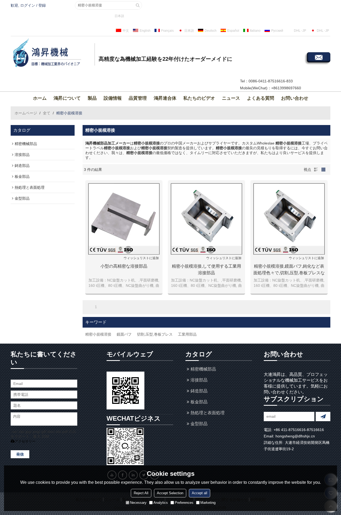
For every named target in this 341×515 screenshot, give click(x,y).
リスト (316, 169)
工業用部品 (187, 334)
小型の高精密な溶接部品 (123, 266)
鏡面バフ (124, 334)
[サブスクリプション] (323, 416)
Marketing (208, 503)
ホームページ (26, 113)
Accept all (199, 493)
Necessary (138, 503)
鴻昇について (67, 98)
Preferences (184, 503)
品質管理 (138, 98)
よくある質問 (260, 98)
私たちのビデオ (199, 98)
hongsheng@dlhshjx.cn (295, 436)
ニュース (231, 98)
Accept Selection (170, 493)
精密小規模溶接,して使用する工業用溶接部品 (206, 269)
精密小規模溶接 (98, 334)
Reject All (141, 493)
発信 (20, 454)
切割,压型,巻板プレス (155, 334)
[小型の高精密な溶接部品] (124, 219)
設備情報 (113, 98)
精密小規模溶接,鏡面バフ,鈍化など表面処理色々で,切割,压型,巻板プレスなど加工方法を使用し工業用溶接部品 (289, 270)
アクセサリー (25, 441)
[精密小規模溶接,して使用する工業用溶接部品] (206, 219)
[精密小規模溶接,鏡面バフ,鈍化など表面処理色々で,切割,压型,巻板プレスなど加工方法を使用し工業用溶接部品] (289, 219)
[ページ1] (88, 307)
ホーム (40, 98)
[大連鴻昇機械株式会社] (52, 53)
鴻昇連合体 (165, 98)
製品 (92, 98)
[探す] (138, 5)
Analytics (160, 503)
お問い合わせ (294, 98)
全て (46, 113)
